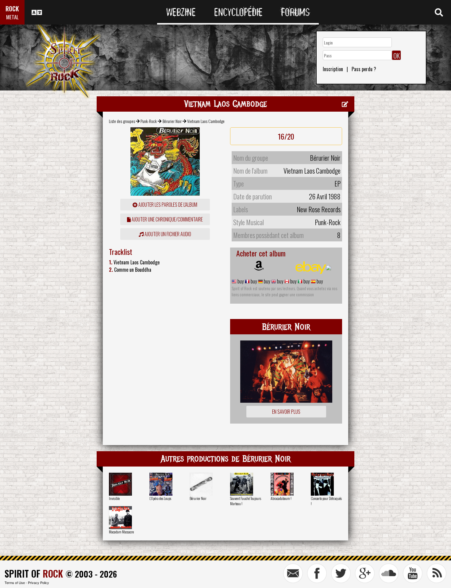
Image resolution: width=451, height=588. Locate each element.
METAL (12, 17)
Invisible (114, 498)
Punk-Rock (149, 121)
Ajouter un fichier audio (167, 234)
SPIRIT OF (34, 573)
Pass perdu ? (364, 69)
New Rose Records (319, 209)
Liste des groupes (122, 121)
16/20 (286, 136)
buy (240, 281)
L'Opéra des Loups (160, 498)
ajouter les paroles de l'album (167, 204)
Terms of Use (15, 582)
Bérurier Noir (172, 121)
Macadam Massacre (121, 531)
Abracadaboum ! (281, 498)
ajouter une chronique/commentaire (167, 219)
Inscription (333, 69)
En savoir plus (286, 411)
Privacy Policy (38, 582)
